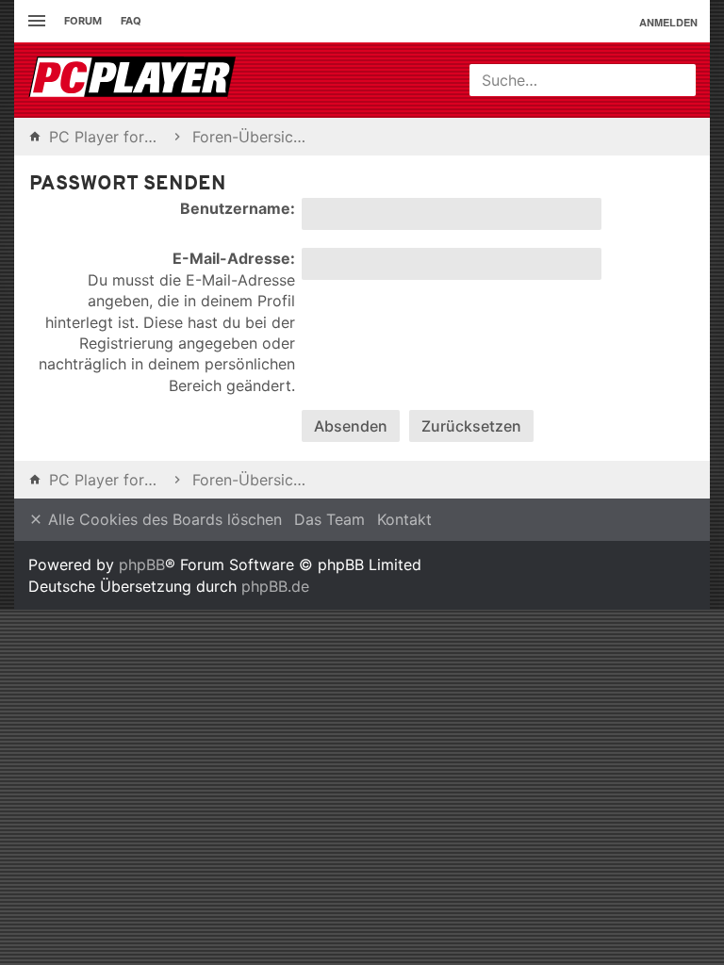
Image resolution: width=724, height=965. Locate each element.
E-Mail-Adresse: (234, 258)
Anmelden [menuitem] (668, 22)
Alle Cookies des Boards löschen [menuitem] (162, 519)
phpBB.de (275, 586)
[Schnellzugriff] (34, 21)
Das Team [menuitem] (329, 519)
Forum (83, 20)
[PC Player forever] (134, 80)
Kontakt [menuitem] (404, 519)
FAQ (131, 20)
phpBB (142, 564)
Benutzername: (237, 208)
